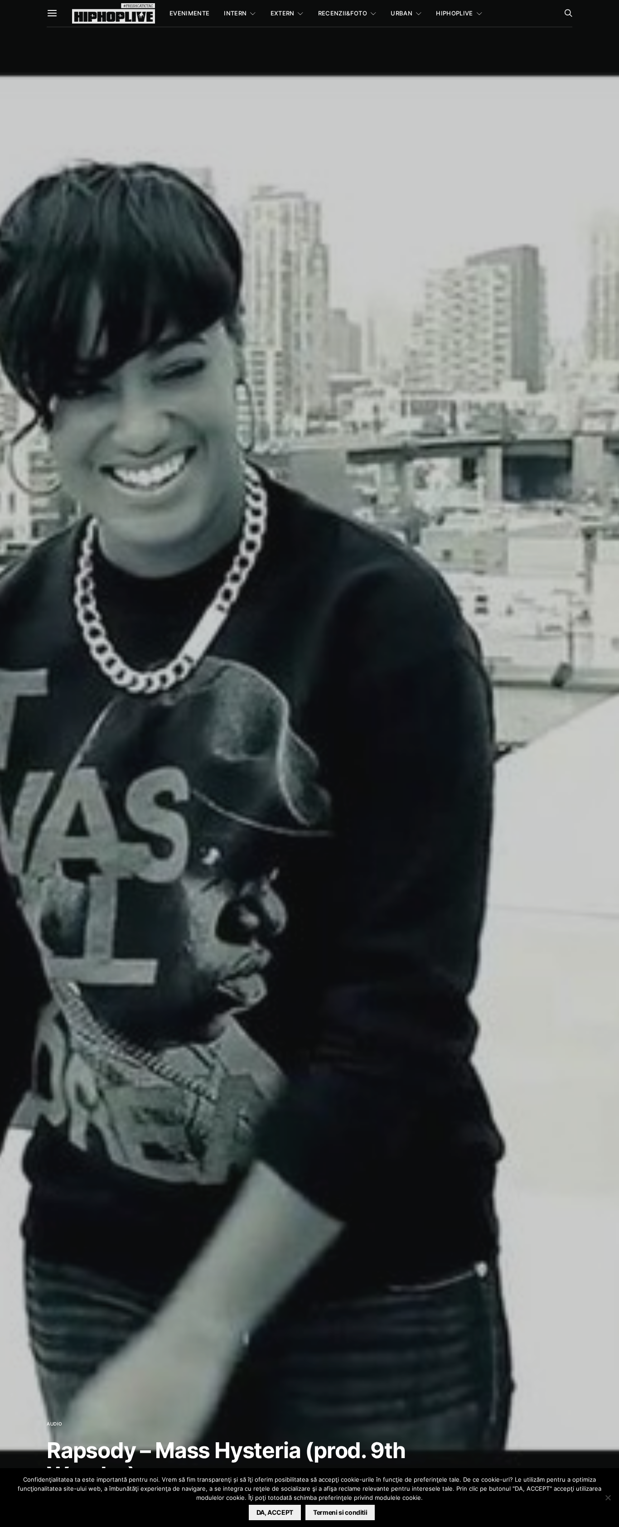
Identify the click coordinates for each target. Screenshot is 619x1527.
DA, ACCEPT (275, 1512)
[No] (607, 1497)
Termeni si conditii (340, 1512)
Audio (55, 1423)
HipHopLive (454, 13)
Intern (235, 13)
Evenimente (189, 13)
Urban (401, 13)
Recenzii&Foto (342, 13)
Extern (283, 13)
